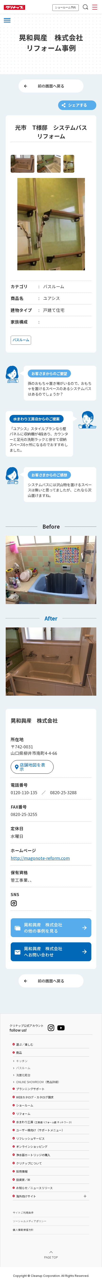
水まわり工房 (44, 1122)
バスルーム (23, 1068)
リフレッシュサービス (30, 1138)
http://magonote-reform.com (40, 858)
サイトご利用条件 (23, 1212)
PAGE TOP (51, 1257)
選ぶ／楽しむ (24, 1044)
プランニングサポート (30, 1089)
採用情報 (22, 1171)
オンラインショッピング (31, 1146)
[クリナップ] (14, 7)
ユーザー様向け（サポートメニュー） (40, 1130)
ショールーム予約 (65, 7)
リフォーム (23, 1114)
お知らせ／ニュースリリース (34, 1188)
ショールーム (24, 1105)
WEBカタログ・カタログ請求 (35, 1097)
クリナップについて (29, 1163)
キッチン (22, 1061)
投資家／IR (23, 1180)
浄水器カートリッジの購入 (33, 1155)
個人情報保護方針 (23, 1230)
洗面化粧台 (23, 1075)
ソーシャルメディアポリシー (29, 1221)
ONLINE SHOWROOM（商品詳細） (38, 1082)
